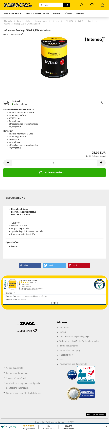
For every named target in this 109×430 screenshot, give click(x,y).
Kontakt (62, 332)
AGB (61, 359)
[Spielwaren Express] (19, 5)
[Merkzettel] (92, 5)
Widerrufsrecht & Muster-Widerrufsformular (79, 341)
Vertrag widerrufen (95, 414)
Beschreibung (15, 197)
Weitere (80, 13)
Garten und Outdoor (37, 13)
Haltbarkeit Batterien (68, 346)
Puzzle (56, 13)
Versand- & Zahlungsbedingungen (74, 336)
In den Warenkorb (54, 172)
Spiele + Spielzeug (13, 13)
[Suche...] (66, 5)
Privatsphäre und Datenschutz (73, 364)
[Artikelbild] (54, 57)
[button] (81, 5)
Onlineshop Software (44, 422)
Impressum (64, 327)
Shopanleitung (66, 355)
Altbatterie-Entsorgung (69, 350)
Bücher (68, 13)
